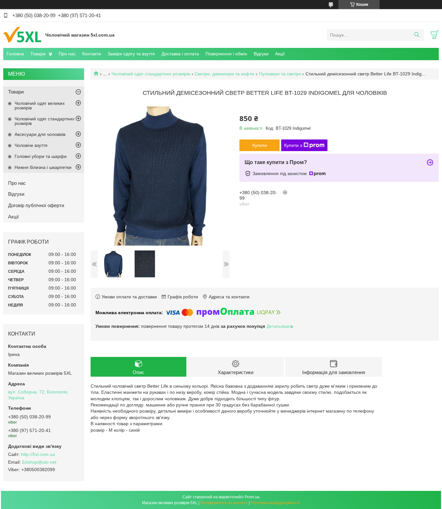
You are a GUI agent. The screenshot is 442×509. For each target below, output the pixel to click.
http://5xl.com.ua (38, 454)
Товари (38, 53)
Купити (259, 145)
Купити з (293, 145)
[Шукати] (416, 35)
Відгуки (261, 53)
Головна (15, 53)
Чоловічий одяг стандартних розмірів (151, 73)
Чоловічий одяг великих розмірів (40, 105)
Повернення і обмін (226, 53)
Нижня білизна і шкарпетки (43, 167)
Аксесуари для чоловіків (40, 134)
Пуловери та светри (280, 73)
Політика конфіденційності (275, 503)
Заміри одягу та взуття (131, 53)
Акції (280, 53)
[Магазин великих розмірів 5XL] (22, 34)
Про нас (67, 53)
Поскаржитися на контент (224, 503)
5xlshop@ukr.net (39, 462)
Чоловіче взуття (31, 145)
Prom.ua (252, 497)
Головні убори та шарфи (41, 156)
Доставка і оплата (180, 53)
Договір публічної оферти (36, 205)
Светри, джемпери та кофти (224, 73)
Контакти (91, 53)
